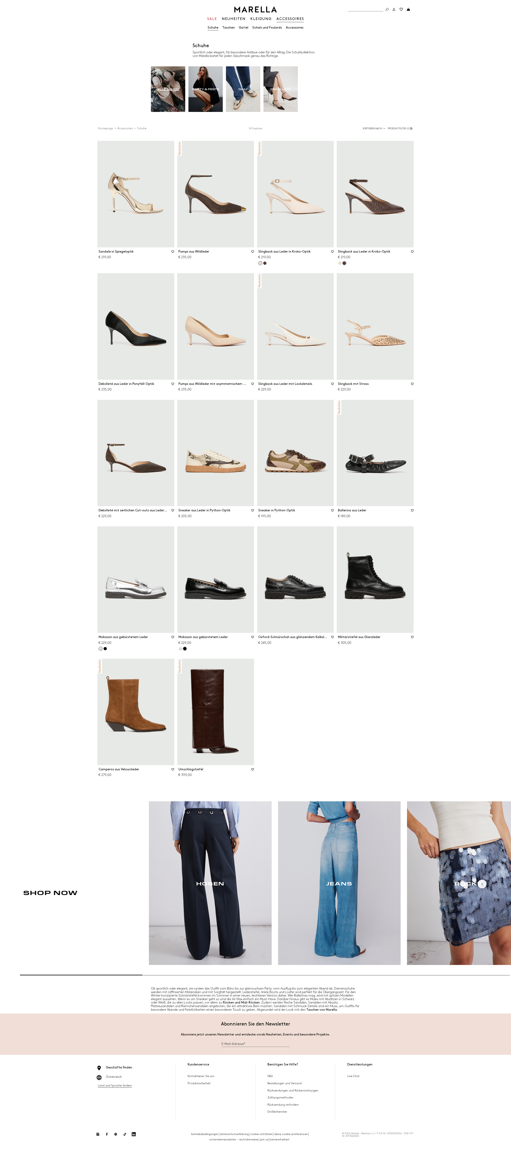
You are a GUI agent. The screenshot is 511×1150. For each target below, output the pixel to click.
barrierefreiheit (279, 1139)
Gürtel (243, 27)
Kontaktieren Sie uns (201, 1076)
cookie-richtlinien (261, 1134)
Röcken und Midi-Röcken (241, 1002)
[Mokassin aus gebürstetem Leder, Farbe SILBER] (180, 648)
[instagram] (98, 1134)
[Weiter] (482, 884)
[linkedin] (134, 1134)
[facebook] (107, 1134)
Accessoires (294, 27)
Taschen (228, 27)
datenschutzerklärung (234, 1134)
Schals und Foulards (267, 27)
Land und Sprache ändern (115, 1085)
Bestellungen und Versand (284, 1083)
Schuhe (213, 27)
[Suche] (387, 9)
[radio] (168, 89)
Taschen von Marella (321, 1009)
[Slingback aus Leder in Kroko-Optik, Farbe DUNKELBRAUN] (264, 263)
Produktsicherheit (199, 1083)
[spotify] (116, 1134)
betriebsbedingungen (204, 1134)
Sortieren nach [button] (372, 128)
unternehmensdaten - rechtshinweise (233, 1139)
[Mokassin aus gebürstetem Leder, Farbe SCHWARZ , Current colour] (184, 648)
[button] (401, 128)
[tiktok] (125, 1134)
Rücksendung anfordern (283, 1104)
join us (264, 1139)
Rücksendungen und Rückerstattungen (292, 1090)
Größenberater (277, 1111)
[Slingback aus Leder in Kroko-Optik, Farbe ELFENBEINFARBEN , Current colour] (260, 263)
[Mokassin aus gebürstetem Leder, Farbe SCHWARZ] (105, 648)
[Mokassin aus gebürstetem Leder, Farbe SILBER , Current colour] (100, 648)
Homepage (105, 128)
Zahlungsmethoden (280, 1097)
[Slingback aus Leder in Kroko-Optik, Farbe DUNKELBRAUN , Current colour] (344, 263)
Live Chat (353, 1076)
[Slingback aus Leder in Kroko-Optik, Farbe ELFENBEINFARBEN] (339, 263)
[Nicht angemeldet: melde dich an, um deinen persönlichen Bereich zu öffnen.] (394, 9)
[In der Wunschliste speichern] (173, 253)
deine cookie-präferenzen (291, 1134)
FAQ (269, 1076)
